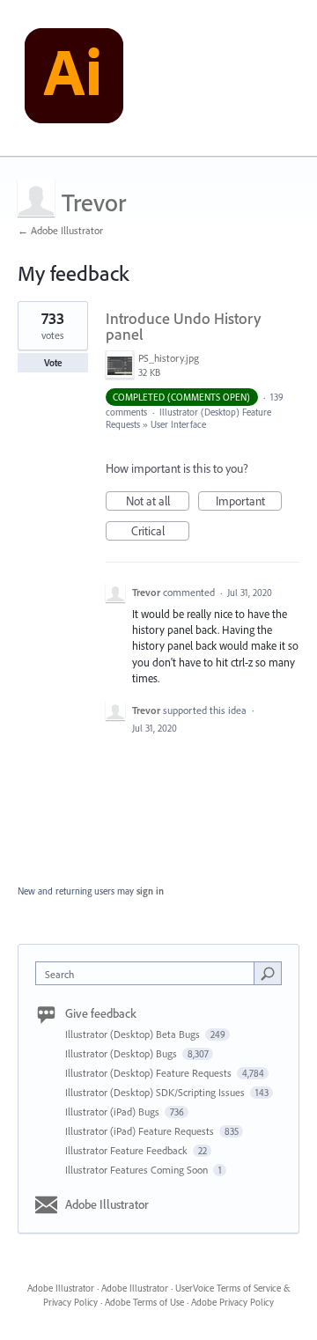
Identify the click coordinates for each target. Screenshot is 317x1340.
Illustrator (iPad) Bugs (113, 1111)
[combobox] (149, 973)
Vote (53, 363)
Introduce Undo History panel (183, 326)
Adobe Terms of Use (144, 1302)
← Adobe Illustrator (60, 230)
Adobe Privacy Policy (232, 1302)
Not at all (157, 502)
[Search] (268, 972)
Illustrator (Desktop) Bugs (122, 1053)
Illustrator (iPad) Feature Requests (141, 1131)
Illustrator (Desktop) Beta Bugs (134, 1034)
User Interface (178, 424)
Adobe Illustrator (107, 1204)
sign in (150, 891)
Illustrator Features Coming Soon (137, 1169)
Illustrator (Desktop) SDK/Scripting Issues (156, 1092)
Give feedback (100, 1013)
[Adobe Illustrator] (74, 78)
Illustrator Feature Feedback (127, 1150)
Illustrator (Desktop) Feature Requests (149, 1072)
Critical (160, 532)
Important (249, 502)
